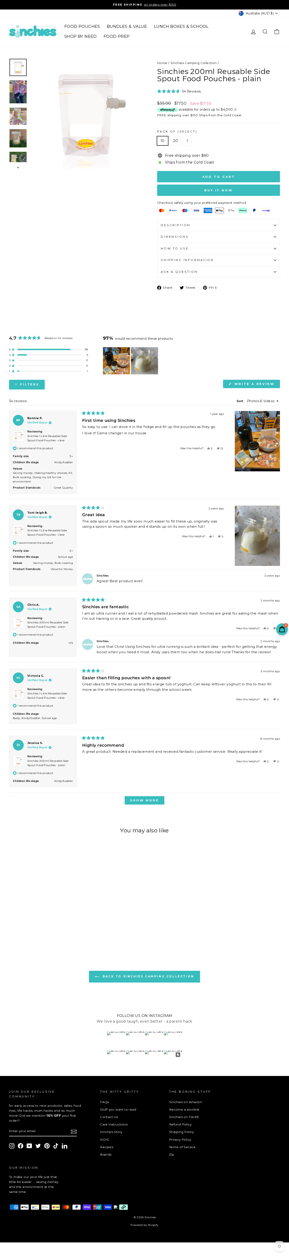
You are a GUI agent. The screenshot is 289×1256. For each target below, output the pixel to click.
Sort (240, 401)
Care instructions (114, 1124)
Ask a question (179, 271)
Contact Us (109, 1117)
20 (175, 141)
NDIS (104, 1139)
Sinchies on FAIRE (184, 1117)
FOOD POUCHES (82, 26)
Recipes (106, 1147)
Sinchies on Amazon (185, 1102)
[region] (131, 360)
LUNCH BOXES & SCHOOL (181, 26)
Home (162, 63)
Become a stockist (184, 1109)
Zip (171, 1154)
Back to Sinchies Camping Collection (147, 976)
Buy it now (218, 190)
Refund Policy (180, 1124)
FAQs (104, 1102)
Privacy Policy (180, 1139)
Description (175, 225)
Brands (105, 1154)
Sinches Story (111, 1132)
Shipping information (187, 260)
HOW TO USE (175, 248)
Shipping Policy (181, 1132)
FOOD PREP (117, 36)
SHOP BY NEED (80, 36)
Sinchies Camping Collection (193, 63)
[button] (179, 91)
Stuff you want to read (118, 1109)
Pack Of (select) (177, 131)
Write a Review (256, 385)
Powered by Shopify (144, 1225)
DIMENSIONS (175, 236)
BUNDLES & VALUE (127, 26)
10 (163, 141)
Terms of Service (182, 1147)
